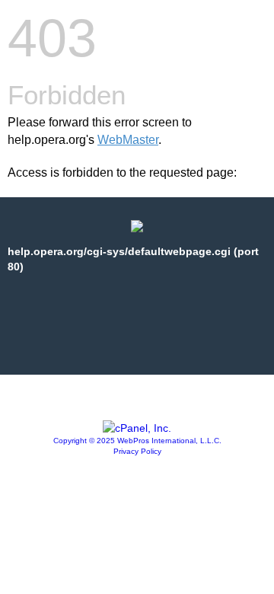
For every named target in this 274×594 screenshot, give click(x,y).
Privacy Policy (137, 451)
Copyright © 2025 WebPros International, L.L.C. (137, 440)
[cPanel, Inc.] (137, 428)
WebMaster (127, 139)
